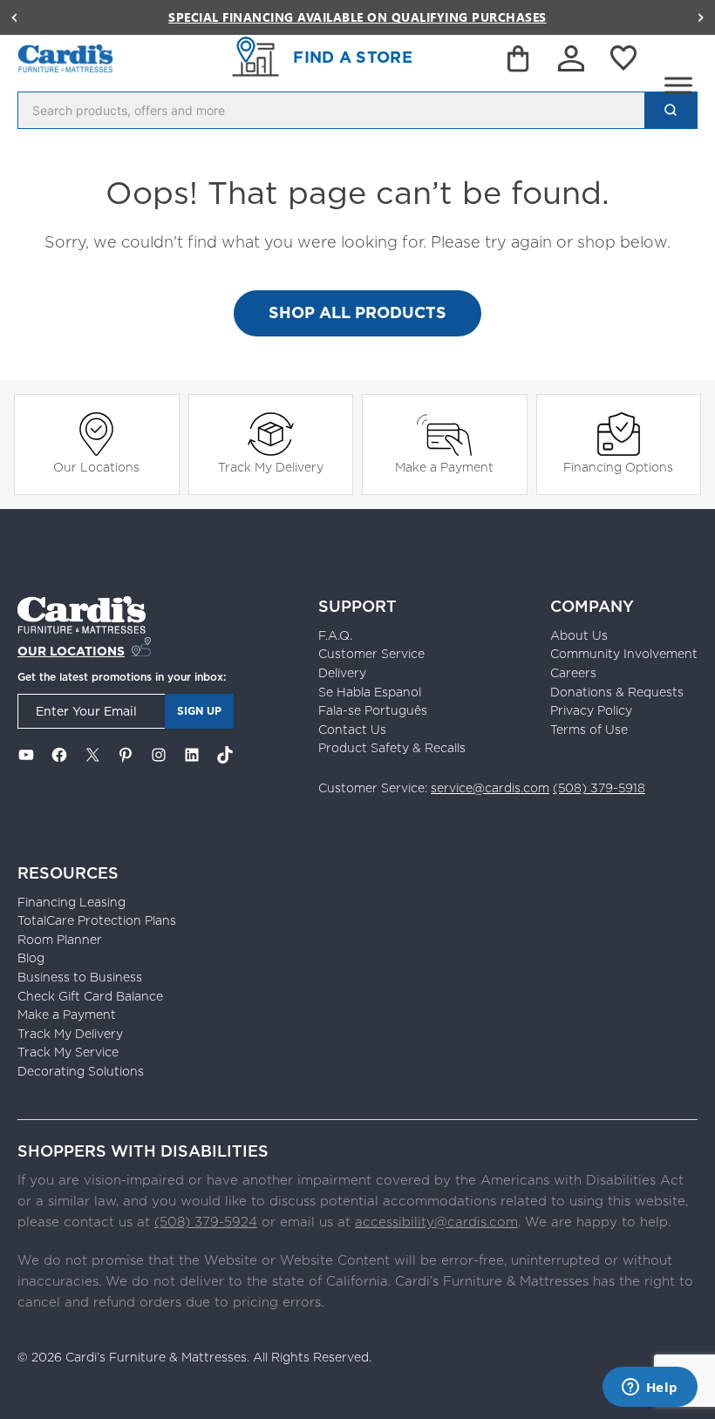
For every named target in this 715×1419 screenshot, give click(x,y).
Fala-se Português (372, 710)
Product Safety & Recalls (392, 748)
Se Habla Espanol (369, 692)
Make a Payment (444, 467)
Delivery (342, 673)
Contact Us (352, 729)
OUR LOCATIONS (71, 651)
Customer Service (371, 653)
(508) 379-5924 (205, 1221)
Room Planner (59, 939)
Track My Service (68, 1052)
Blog (30, 958)
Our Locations (96, 467)
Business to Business (79, 977)
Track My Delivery (270, 467)
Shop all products (357, 312)
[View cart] (519, 61)
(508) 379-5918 (599, 788)
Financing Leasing (71, 902)
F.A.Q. (335, 635)
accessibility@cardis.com (436, 1221)
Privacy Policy (591, 710)
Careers (573, 673)
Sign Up (199, 710)
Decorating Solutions (80, 1071)
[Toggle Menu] (678, 85)
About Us (579, 635)
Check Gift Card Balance (90, 996)
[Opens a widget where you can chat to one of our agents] (650, 1388)
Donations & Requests (617, 692)
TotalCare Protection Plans (96, 920)
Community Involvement (624, 653)
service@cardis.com (490, 788)
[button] (14, 17)
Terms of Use (589, 729)
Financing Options (618, 467)
